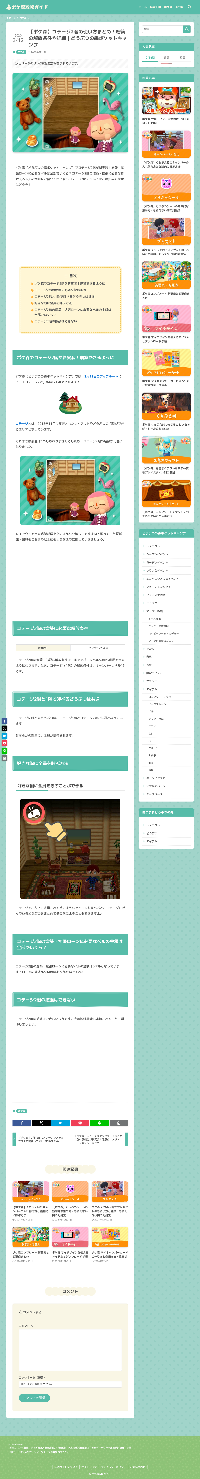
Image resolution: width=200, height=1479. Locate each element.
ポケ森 (21, 52)
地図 (151, 763)
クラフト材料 (156, 719)
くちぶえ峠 (154, 619)
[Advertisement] (70, 227)
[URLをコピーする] (119, 1123)
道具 (151, 770)
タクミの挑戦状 (155, 595)
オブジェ (151, 681)
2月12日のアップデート (101, 376)
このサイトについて (66, 1467)
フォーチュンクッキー (160, 587)
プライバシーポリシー (113, 1467)
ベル (151, 711)
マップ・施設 (154, 611)
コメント (26, 1326)
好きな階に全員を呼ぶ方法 (53, 303)
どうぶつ (151, 603)
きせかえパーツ (155, 786)
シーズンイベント (157, 554)
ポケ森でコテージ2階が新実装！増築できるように (69, 283)
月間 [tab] (182, 57)
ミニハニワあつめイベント (162, 579)
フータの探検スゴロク (161, 640)
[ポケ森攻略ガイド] (36, 7)
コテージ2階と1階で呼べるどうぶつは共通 (64, 296)
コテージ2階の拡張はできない (55, 321)
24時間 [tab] (150, 57)
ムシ (151, 733)
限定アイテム (154, 673)
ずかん (150, 648)
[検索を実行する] (187, 29)
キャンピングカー (157, 778)
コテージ (22, 423)
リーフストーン (157, 704)
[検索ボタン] (189, 7)
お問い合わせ (137, 1467)
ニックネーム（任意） (32, 1378)
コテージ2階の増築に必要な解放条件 (60, 290)
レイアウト (153, 546)
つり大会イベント (157, 570)
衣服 (149, 665)
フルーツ (153, 748)
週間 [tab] (166, 57)
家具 (149, 657)
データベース (154, 794)
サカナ (152, 726)
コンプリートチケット (161, 697)
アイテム (151, 689)
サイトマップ (89, 1467)
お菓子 (152, 755)
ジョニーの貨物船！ (159, 626)
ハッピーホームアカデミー (163, 633)
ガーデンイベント (157, 562)
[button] (21, 1123)
